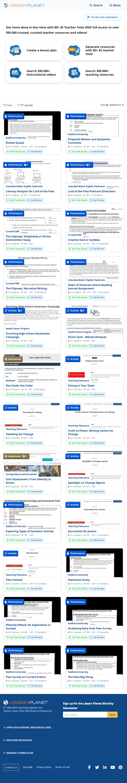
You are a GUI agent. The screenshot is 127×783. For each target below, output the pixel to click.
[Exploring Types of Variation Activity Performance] (32, 529)
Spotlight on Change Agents (86, 483)
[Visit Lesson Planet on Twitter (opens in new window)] (97, 767)
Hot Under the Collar (19, 385)
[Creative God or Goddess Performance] (94, 244)
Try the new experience (104, 17)
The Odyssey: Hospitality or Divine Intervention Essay (28, 238)
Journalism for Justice (82, 531)
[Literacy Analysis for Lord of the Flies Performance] (32, 180)
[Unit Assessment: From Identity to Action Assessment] (32, 487)
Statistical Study (79, 580)
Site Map (28, 767)
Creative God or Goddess (84, 240)
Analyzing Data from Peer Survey (89, 628)
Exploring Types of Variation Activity (30, 531)
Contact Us (11, 767)
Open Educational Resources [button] (28, 727)
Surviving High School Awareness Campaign (28, 335)
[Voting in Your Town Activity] (94, 377)
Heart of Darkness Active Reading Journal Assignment (90, 286)
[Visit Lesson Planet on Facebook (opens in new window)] (89, 767)
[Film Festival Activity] (32, 573)
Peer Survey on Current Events (26, 677)
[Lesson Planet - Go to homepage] (25, 5)
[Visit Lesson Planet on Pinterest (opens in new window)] (120, 767)
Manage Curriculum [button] (19, 752)
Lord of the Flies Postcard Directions (91, 191)
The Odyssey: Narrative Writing (26, 288)
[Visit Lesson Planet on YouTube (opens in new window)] (112, 767)
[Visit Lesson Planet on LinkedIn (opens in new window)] (105, 767)
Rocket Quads (15, 143)
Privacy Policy (44, 767)
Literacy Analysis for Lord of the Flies (30, 191)
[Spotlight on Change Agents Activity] (94, 479)
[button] (115, 5)
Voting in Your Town (81, 385)
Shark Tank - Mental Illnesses (87, 337)
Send (112, 714)
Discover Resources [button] (19, 740)
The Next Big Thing (80, 677)
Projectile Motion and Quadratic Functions (89, 141)
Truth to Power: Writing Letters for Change (90, 432)
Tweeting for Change (19, 434)
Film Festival (14, 580)
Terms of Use (62, 767)
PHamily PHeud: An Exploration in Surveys (28, 626)
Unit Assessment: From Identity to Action (28, 481)
